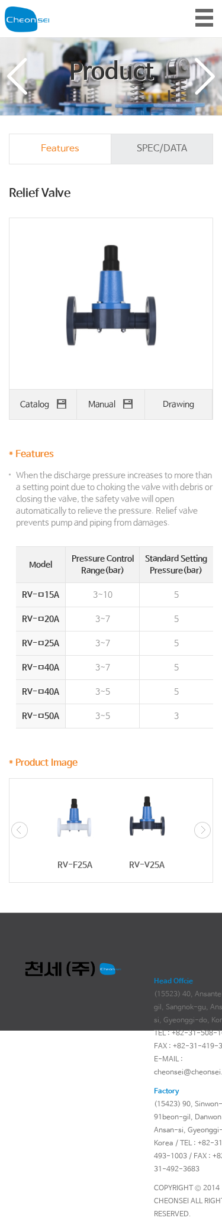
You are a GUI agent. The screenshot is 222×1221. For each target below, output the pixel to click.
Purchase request (17, 76)
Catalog (35, 404)
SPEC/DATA (162, 148)
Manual (102, 404)
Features (60, 148)
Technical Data (205, 76)
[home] (27, 10)
